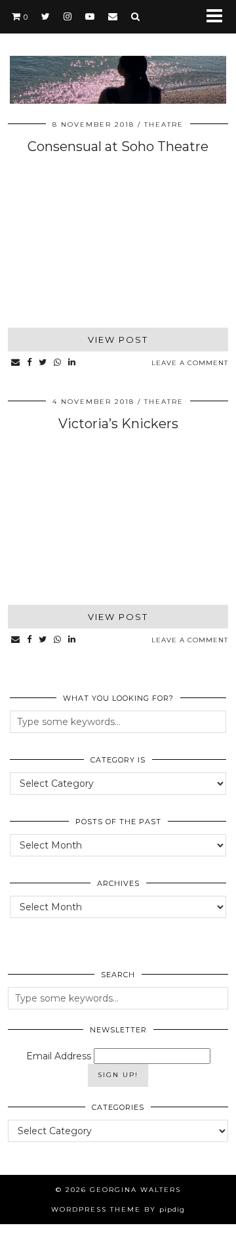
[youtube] (90, 16)
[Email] (113, 16)
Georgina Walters (135, 1189)
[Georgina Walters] (118, 60)
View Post (118, 339)
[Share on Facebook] (29, 363)
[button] (218, 17)
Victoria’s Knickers (118, 423)
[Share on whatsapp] (57, 363)
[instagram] (68, 16)
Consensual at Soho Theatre (118, 146)
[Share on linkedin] (72, 363)
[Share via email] (16, 363)
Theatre (164, 124)
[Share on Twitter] (42, 363)
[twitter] (45, 16)
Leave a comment (189, 363)
